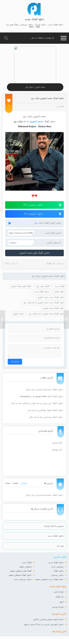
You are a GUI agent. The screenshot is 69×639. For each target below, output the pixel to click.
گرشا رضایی (57, 442)
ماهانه (15, 483)
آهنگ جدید (59, 286)
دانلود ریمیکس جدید (23, 579)
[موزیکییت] (34, 9)
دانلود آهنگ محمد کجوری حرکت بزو (47, 98)
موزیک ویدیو (58, 607)
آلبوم (62, 602)
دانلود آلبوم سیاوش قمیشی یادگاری (48, 619)
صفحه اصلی (59, 592)
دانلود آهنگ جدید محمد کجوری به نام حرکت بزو (44, 302)
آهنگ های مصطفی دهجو (21, 571)
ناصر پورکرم (57, 449)
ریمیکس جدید (57, 566)
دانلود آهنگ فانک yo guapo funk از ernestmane (41, 396)
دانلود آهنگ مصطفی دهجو (20, 575)
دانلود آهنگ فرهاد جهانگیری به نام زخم (45, 410)
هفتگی (24, 483)
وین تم (60, 545)
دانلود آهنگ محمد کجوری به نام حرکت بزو (46, 313)
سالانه (7, 483)
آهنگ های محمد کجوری (21, 286)
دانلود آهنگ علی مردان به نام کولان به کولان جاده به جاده (37, 403)
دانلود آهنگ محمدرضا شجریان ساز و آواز (44, 389)
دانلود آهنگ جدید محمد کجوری (51, 297)
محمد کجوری (36, 121)
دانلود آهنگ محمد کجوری (53, 308)
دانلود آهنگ (59, 291)
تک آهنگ (50, 263)
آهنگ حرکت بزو (43, 286)
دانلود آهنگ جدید (34, 19)
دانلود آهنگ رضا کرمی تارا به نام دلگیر (46, 417)
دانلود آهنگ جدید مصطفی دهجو (50, 579)
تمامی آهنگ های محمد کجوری (34, 253)
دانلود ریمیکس (57, 575)
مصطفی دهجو (26, 566)
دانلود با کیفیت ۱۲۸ (33, 214)
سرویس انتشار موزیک (53, 526)
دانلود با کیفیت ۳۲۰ (33, 205)
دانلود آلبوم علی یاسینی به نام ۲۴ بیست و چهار (44, 624)
